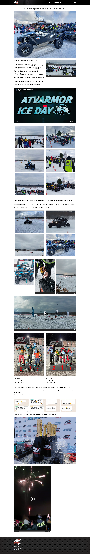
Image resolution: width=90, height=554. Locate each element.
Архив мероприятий (33, 542)
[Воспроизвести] (47, 75)
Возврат (47, 542)
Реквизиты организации (50, 547)
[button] (61, 68)
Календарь (32, 540)
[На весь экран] (74, 75)
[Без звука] (73, 75)
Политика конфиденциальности (49, 544)
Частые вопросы (33, 543)
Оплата (47, 540)
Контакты (31, 545)
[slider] (60, 75)
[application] (61, 68)
